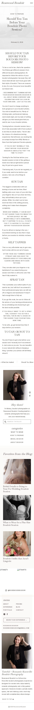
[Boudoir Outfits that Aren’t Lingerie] (17, 543)
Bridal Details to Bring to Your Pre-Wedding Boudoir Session (16, 489)
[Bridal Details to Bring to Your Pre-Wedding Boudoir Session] (17, 471)
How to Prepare (17, 14)
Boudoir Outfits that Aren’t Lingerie (15, 560)
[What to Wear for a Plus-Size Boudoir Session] (17, 507)
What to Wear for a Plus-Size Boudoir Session (16, 523)
